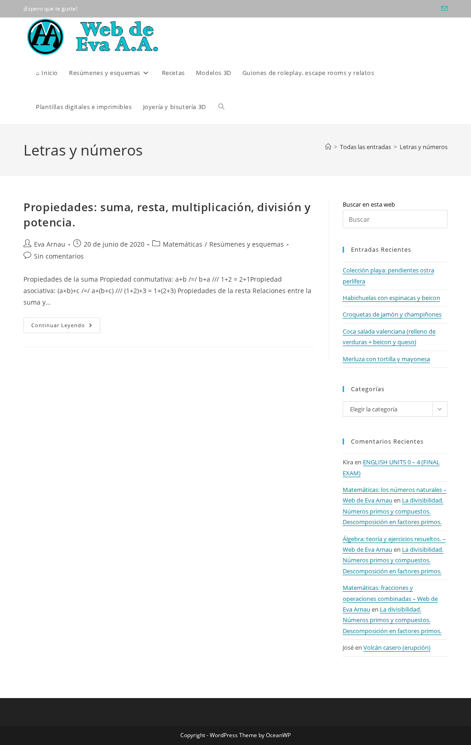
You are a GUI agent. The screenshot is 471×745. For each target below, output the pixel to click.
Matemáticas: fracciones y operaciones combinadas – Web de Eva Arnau (390, 598)
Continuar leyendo (65, 327)
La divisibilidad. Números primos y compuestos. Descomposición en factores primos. (393, 511)
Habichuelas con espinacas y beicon (391, 298)
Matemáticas (182, 244)
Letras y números (424, 147)
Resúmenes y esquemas (246, 244)
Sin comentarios (59, 256)
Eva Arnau (49, 244)
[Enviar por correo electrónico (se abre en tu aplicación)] (443, 8)
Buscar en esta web (369, 204)
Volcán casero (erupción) (397, 647)
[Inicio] (328, 147)
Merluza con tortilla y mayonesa (386, 359)
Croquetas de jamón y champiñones (392, 314)
